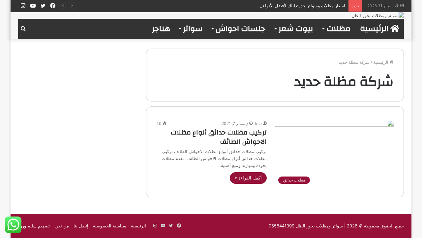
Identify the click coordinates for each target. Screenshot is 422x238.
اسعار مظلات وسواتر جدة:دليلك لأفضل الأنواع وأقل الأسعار (292, 5)
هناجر (161, 28)
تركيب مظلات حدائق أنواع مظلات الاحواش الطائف (219, 137)
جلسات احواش (240, 28)
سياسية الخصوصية (109, 225)
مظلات (338, 28)
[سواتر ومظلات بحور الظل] (377, 15)
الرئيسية (375, 28)
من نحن (62, 225)
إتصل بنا (81, 225)
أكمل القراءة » (248, 177)
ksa (258, 123)
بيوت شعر (296, 28)
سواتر (192, 28)
